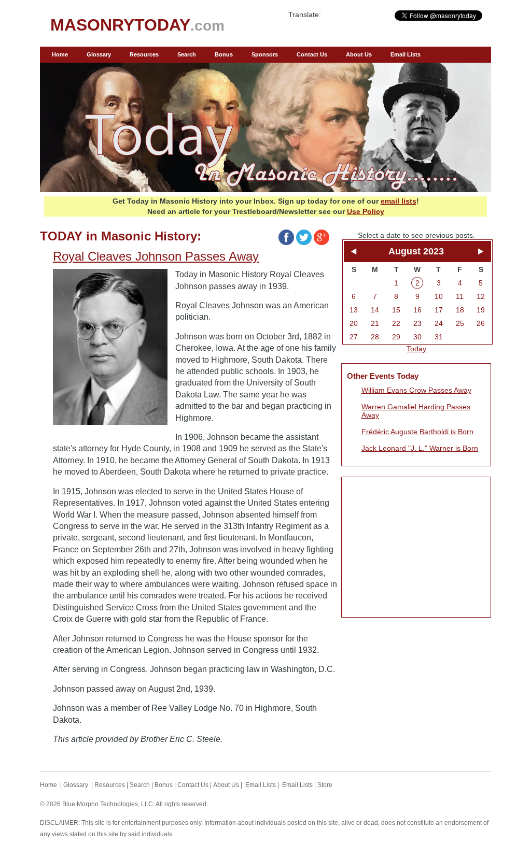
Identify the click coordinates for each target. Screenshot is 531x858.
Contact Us (312, 54)
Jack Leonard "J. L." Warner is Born (419, 448)
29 (396, 337)
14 (375, 310)
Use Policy (365, 211)
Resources (144, 54)
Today (416, 349)
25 (460, 323)
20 (354, 323)
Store (324, 785)
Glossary (99, 54)
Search (186, 54)
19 (481, 310)
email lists (398, 201)
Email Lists (405, 54)
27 (354, 337)
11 (460, 296)
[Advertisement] (416, 547)
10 (439, 296)
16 (417, 310)
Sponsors (264, 54)
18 (460, 310)
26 (481, 323)
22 (396, 323)
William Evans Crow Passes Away (416, 390)
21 (375, 323)
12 (481, 296)
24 (439, 323)
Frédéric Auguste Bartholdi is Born (417, 431)
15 (396, 310)
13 (354, 310)
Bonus (224, 54)
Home (60, 54)
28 (375, 337)
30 (417, 337)
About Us (359, 54)
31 (439, 337)
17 (439, 310)
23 (417, 323)
